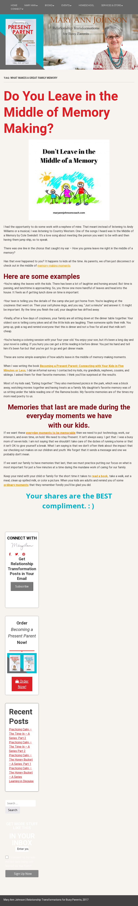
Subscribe (22, 586)
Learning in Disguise (21, 781)
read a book (100, 476)
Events (65, 5)
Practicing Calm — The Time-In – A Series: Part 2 (20, 734)
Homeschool (86, 5)
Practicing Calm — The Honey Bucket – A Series (21, 773)
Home (14, 5)
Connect (16, 9)
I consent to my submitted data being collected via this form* (20, 862)
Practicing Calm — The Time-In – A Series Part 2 (20, 747)
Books (48, 5)
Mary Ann (30, 5)
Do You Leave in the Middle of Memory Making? (61, 112)
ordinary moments (16, 485)
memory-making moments (54, 265)
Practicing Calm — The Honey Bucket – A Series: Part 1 (21, 760)
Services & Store (111, 5)
